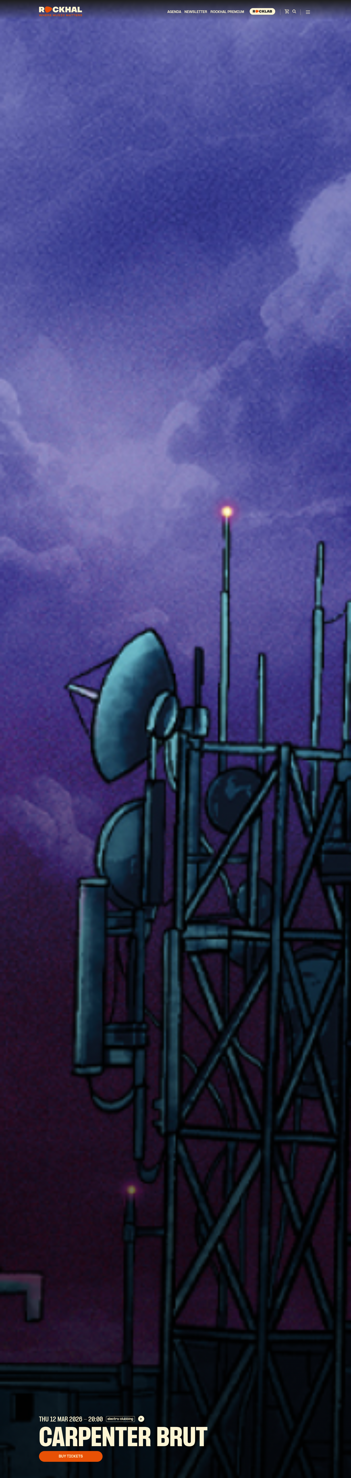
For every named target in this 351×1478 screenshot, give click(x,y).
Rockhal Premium (227, 12)
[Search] (294, 12)
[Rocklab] (262, 12)
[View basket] (287, 13)
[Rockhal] (60, 12)
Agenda (174, 12)
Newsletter (195, 12)
